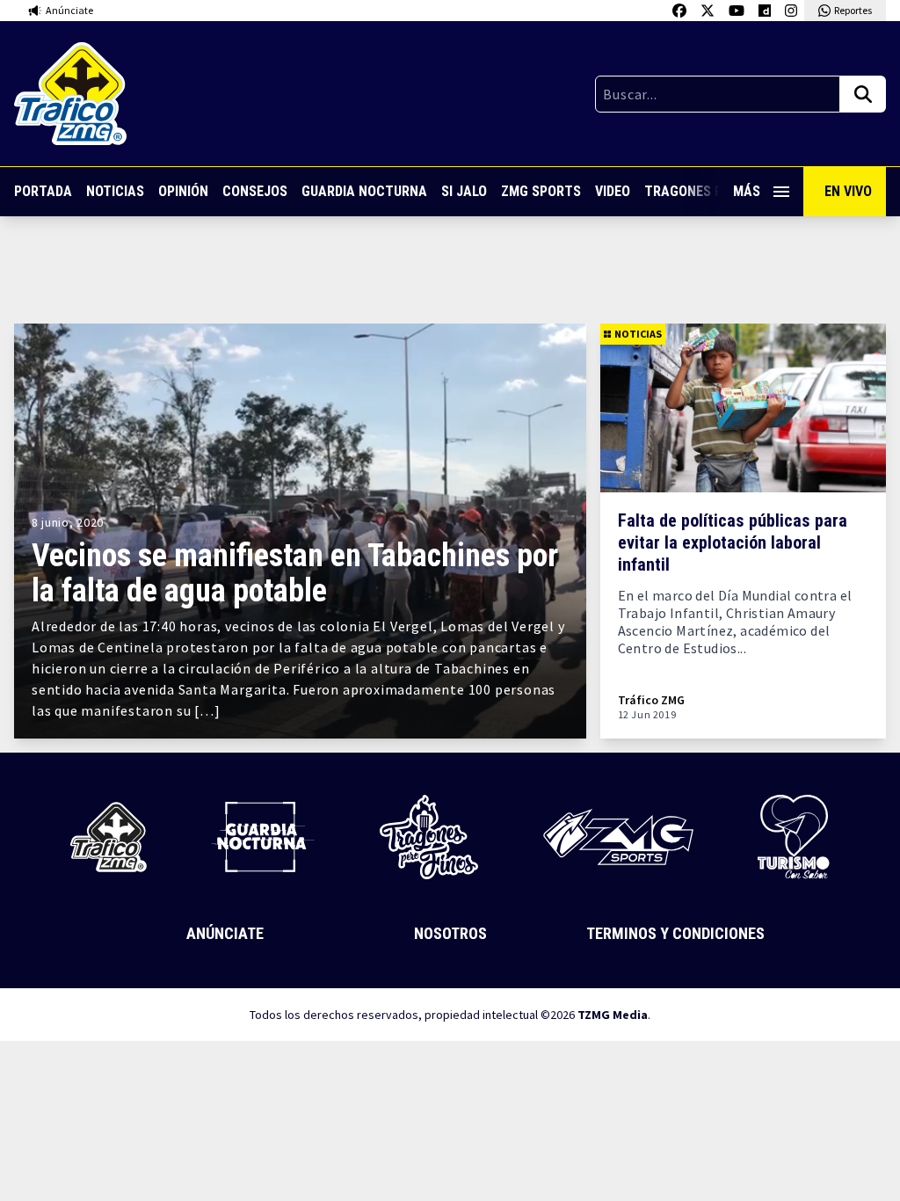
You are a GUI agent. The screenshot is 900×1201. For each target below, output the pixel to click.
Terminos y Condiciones (675, 933)
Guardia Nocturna (364, 191)
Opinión (183, 191)
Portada (43, 191)
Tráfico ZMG (651, 700)
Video (612, 191)
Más (746, 191)
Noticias (115, 191)
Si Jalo (464, 191)
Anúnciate (225, 933)
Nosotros (450, 933)
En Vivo (848, 191)
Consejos (254, 191)
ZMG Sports (541, 191)
